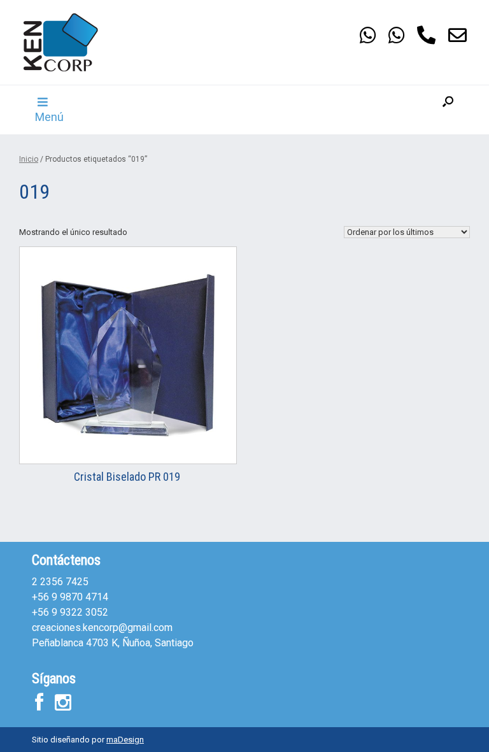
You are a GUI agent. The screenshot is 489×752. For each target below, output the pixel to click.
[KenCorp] (60, 42)
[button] (448, 109)
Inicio (28, 159)
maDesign (125, 739)
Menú (49, 117)
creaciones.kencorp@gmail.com (102, 627)
